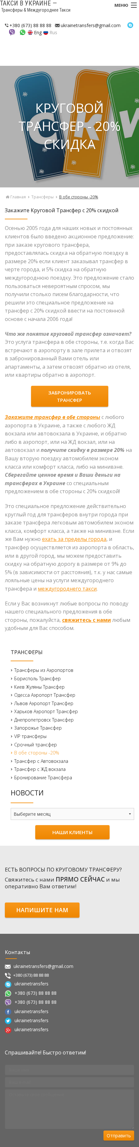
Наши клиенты (72, 832)
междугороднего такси (67, 588)
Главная (17, 197)
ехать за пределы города (74, 539)
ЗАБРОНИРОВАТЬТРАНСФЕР (69, 396)
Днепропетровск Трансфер (44, 720)
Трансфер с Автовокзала (41, 761)
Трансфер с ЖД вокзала (40, 769)
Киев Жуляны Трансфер (39, 687)
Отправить (119, 1135)
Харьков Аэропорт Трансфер (46, 711)
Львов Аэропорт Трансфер (43, 703)
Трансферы (42, 197)
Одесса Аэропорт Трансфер (44, 695)
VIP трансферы (30, 736)
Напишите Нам (42, 910)
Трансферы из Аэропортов (43, 670)
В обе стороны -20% (36, 753)
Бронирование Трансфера (43, 777)
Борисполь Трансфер (37, 678)
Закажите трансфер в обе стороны (52, 417)
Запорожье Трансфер (38, 728)
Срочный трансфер (35, 745)
